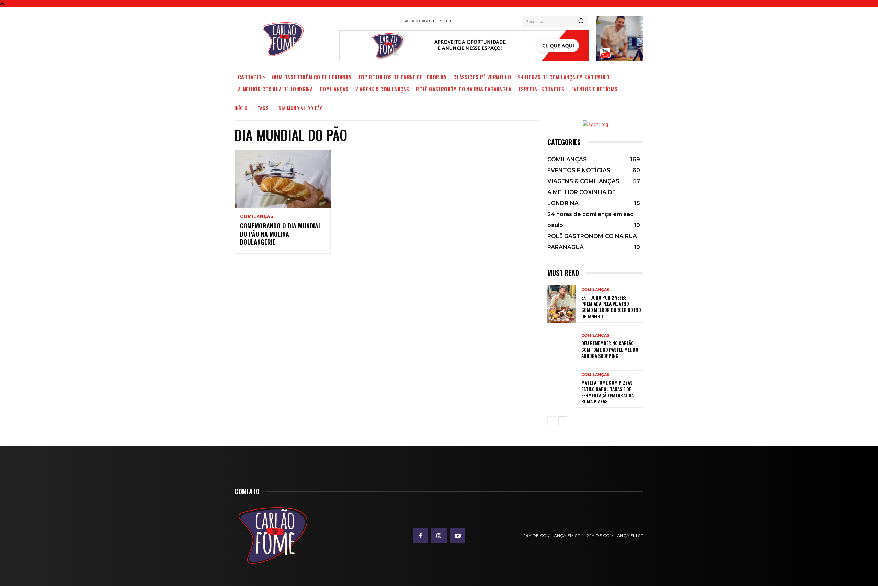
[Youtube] (457, 535)
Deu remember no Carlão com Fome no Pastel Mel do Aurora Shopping (609, 349)
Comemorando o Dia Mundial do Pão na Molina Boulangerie (280, 233)
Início (241, 108)
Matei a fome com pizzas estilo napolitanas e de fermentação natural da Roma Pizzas (607, 392)
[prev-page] (551, 420)
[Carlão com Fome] (283, 39)
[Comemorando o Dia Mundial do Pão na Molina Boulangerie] (283, 179)
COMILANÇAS (256, 216)
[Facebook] (420, 535)
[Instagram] (439, 535)
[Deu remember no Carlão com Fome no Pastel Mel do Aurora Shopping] (561, 346)
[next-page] (562, 420)
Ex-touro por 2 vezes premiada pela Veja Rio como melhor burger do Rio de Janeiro (611, 307)
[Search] (581, 21)
